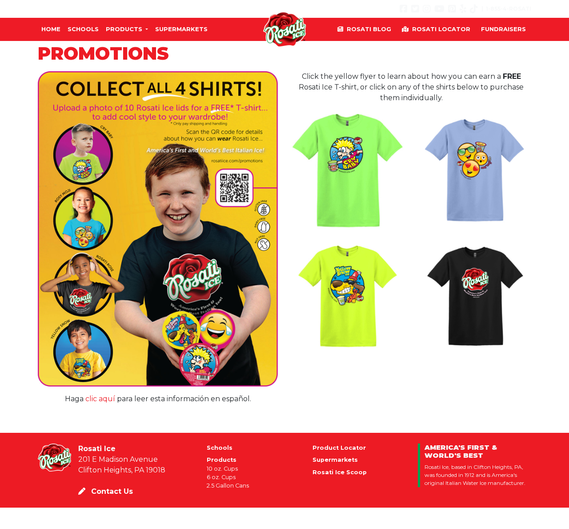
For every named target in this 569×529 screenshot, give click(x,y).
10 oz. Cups (222, 468)
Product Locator (339, 447)
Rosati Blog (369, 29)
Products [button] (125, 29)
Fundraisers (503, 29)
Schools (219, 447)
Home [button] (50, 29)
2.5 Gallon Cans (228, 485)
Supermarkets (335, 459)
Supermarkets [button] (181, 29)
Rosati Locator (441, 29)
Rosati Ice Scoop (340, 472)
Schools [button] (83, 29)
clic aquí (100, 399)
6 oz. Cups (221, 477)
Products (221, 459)
